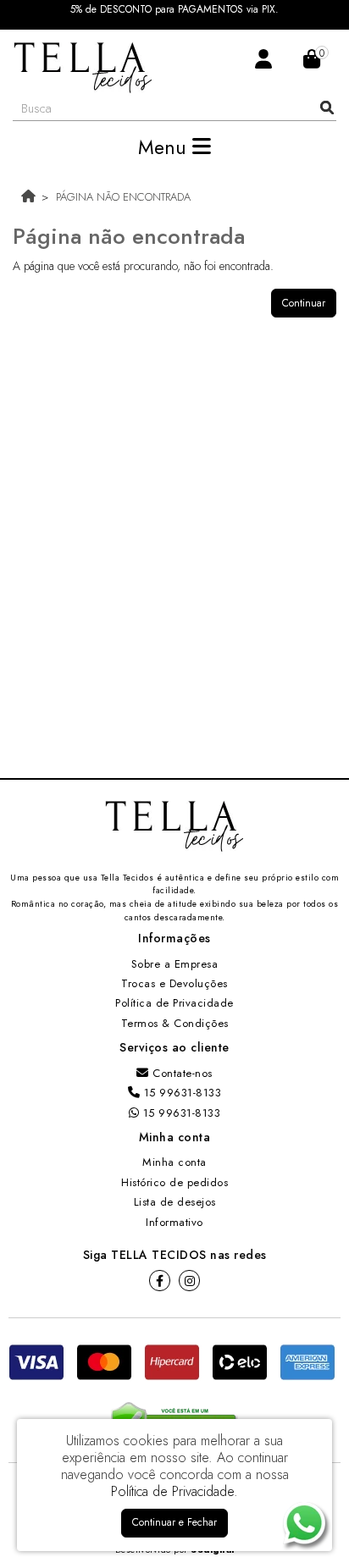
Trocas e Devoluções (174, 983)
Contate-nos (181, 1073)
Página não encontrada (123, 197)
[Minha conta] (263, 58)
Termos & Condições (175, 1023)
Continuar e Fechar (174, 1522)
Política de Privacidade (174, 1003)
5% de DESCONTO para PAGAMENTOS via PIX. (174, 9)
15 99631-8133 (180, 1093)
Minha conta (174, 1162)
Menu (165, 147)
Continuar (303, 303)
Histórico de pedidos (174, 1182)
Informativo (174, 1222)
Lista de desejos (175, 1202)
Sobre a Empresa (175, 964)
